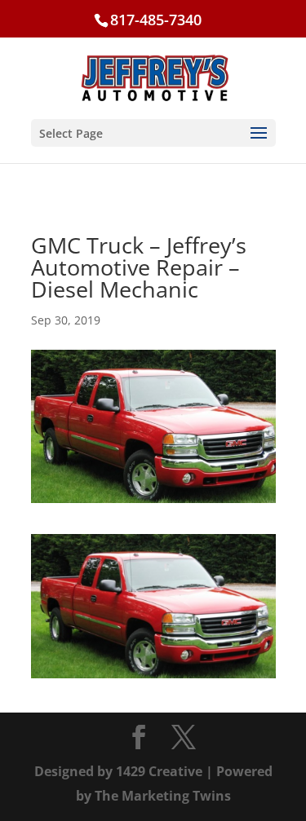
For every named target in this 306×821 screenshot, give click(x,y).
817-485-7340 (156, 19)
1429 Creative (159, 771)
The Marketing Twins (163, 796)
